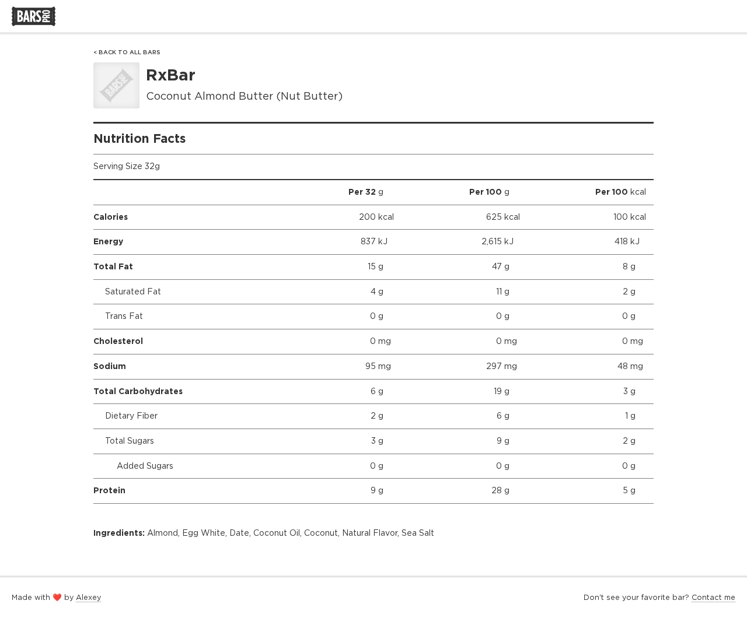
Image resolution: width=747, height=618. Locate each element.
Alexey (88, 597)
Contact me (713, 597)
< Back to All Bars (126, 52)
